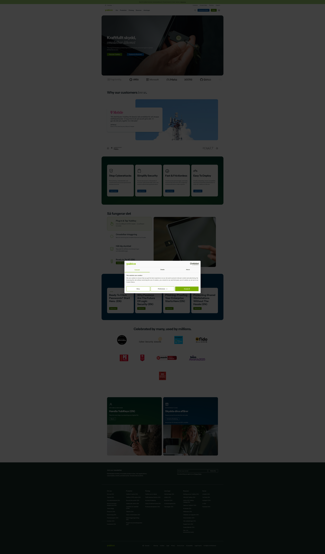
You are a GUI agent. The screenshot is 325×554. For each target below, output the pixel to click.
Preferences (161, 288)
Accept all (187, 288)
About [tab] (188, 269)
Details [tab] (162, 269)
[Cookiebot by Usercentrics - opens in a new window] (191, 264)
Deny (138, 288)
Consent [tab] (137, 270)
